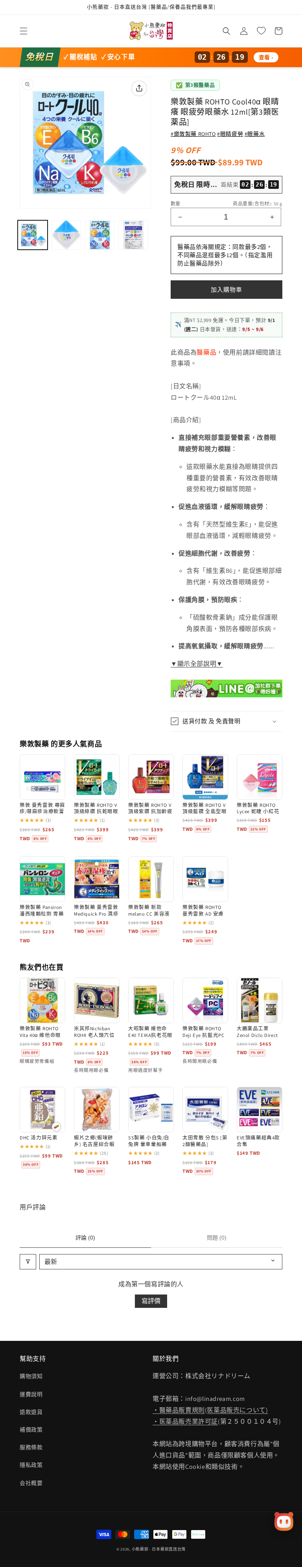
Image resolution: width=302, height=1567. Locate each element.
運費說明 (31, 1394)
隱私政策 (31, 1464)
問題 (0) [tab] (216, 1237)
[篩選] (28, 1261)
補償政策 (31, 1429)
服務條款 (31, 1447)
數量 (175, 204)
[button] (23, 31)
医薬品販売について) (237, 1410)
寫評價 (151, 1301)
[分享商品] (139, 88)
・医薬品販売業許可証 (185, 1421)
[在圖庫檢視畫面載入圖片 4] (134, 235)
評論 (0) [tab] (85, 1237)
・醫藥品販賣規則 (179, 1410)
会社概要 (31, 1483)
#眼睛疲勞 (230, 133)
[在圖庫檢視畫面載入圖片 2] (66, 235)
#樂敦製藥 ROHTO (193, 133)
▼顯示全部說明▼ (197, 664)
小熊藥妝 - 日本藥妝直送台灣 (159, 1549)
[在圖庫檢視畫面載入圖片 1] (33, 235)
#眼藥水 (255, 133)
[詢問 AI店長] (284, 1521)
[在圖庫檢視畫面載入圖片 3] (100, 235)
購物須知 (31, 1376)
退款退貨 (31, 1411)
